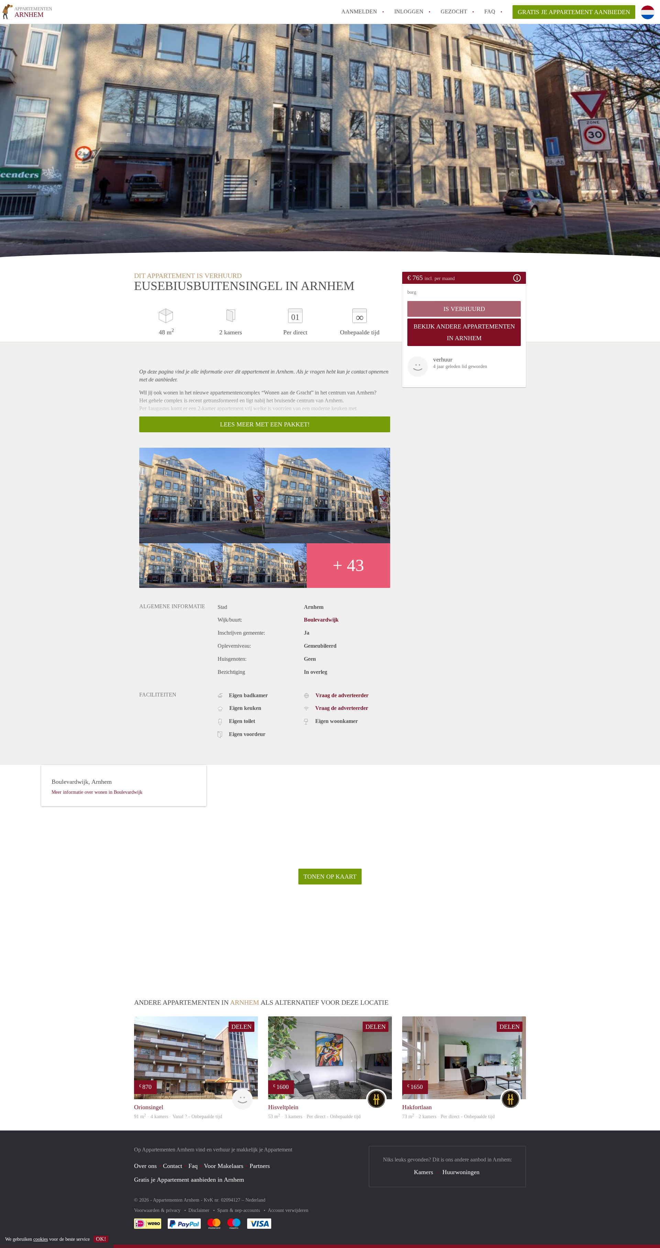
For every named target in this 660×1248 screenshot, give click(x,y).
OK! (101, 1239)
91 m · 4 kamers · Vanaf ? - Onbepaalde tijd (178, 1116)
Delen (241, 1026)
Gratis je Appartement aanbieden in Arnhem (189, 1179)
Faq (193, 1165)
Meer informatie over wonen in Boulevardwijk (97, 792)
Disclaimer (199, 1210)
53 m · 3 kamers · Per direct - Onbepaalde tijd (314, 1116)
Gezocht (454, 11)
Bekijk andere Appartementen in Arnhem (464, 332)
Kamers (423, 1172)
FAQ (489, 11)
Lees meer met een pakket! (265, 424)
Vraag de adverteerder (342, 695)
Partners (260, 1165)
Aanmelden (359, 11)
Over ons (145, 1165)
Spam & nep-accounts (239, 1210)
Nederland (255, 1200)
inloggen (409, 11)
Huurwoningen (461, 1172)
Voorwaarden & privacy (158, 1210)
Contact (172, 1165)
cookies (40, 1239)
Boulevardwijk (321, 620)
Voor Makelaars (223, 1165)
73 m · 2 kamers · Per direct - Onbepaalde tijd (448, 1116)
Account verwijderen (288, 1210)
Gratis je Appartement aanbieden (574, 12)
